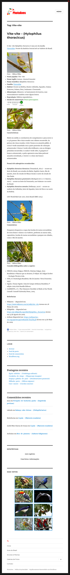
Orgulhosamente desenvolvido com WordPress (43, 569)
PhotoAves (10, 569)
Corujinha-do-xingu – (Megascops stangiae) (25, 376)
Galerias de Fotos (13, 559)
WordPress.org (14, 356)
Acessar (11, 349)
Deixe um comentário (26, 331)
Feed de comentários (16, 354)
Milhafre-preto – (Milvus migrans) (21, 381)
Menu (59, 11)
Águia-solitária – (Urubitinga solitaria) (23, 373)
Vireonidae (11, 48)
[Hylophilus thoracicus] (30, 62)
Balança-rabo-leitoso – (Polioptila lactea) (30, 410)
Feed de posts (14, 351)
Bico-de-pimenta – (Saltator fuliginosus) (32, 434)
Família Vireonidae (37, 329)
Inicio (9, 546)
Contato (10, 564)
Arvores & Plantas (13, 555)
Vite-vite (16, 331)
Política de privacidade (21, 569)
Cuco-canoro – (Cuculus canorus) (21, 384)
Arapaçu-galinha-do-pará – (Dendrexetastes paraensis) (29, 379)
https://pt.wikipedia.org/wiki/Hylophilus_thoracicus (26, 312)
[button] (69, 2)
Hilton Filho (13, 329)
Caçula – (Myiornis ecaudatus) (29, 418)
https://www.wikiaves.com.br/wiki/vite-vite (23, 304)
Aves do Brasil (12, 550)
